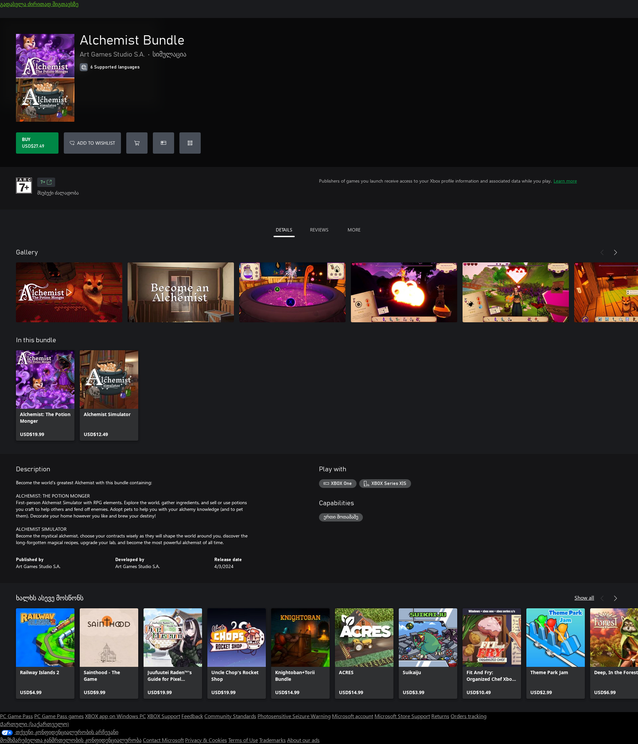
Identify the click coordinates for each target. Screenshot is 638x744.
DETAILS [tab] (284, 229)
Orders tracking (468, 715)
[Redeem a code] (190, 143)
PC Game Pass (16, 715)
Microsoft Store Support (402, 715)
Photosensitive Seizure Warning (294, 715)
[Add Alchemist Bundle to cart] (137, 143)
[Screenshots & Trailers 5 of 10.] (516, 292)
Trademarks (272, 739)
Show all (584, 597)
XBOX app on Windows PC (115, 715)
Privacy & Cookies (206, 739)
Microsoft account (352, 715)
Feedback (192, 715)
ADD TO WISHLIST (96, 143)
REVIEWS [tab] (319, 229)
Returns (440, 715)
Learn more (565, 181)
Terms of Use (243, 739)
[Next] (615, 252)
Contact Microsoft (163, 739)
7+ (43, 182)
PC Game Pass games (59, 715)
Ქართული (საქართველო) (34, 723)
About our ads (303, 739)
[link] (45, 395)
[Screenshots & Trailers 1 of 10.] (69, 292)
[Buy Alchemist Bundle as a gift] (163, 143)
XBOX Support (163, 715)
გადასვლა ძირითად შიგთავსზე (39, 3)
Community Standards (230, 715)
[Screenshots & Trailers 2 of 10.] (181, 292)
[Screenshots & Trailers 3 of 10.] (292, 292)
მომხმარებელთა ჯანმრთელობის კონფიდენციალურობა (71, 739)
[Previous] (602, 252)
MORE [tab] (354, 229)
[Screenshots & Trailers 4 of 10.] (404, 292)
